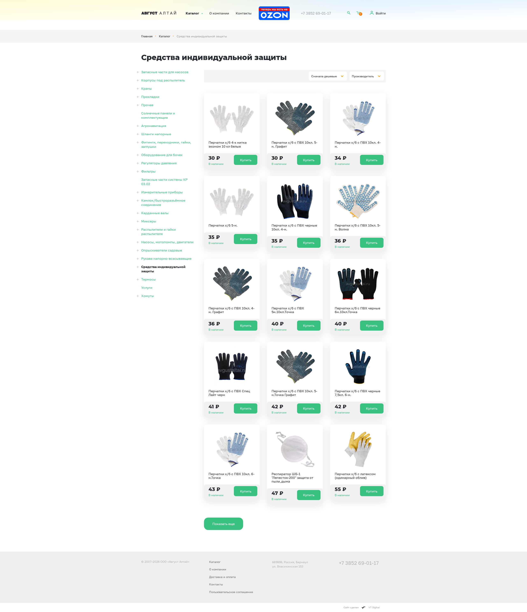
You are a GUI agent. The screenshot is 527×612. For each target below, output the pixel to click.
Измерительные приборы (162, 192)
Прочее (147, 105)
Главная (147, 36)
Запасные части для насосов (164, 72)
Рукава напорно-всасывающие (166, 258)
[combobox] (328, 76)
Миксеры (148, 221)
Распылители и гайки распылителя (158, 231)
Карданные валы (155, 213)
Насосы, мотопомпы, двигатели (167, 242)
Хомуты (147, 296)
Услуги (146, 287)
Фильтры (148, 171)
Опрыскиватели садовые (161, 250)
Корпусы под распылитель (163, 80)
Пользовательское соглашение (231, 592)
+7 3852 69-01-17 (316, 13)
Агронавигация (153, 126)
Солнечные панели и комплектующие (158, 115)
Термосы (148, 279)
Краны (146, 88)
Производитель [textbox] (363, 76)
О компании (219, 13)
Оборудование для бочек (162, 155)
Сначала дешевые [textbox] (324, 76)
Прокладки (150, 97)
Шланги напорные (156, 134)
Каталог (192, 13)
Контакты (244, 13)
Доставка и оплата (222, 577)
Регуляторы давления (159, 163)
